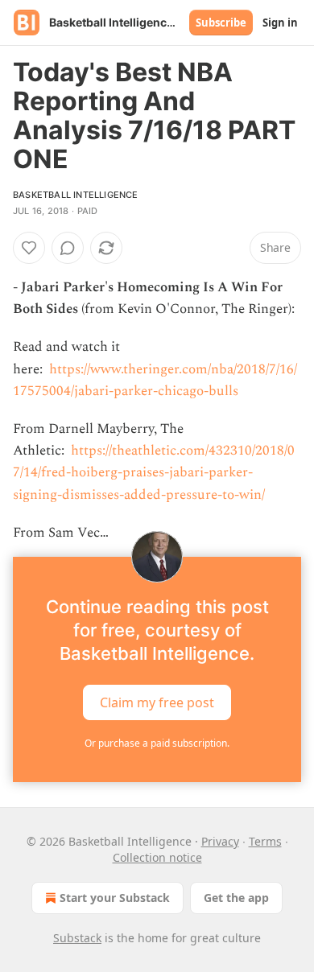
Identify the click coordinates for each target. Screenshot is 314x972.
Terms (265, 841)
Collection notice (157, 857)
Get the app (236, 897)
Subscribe (221, 22)
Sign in (280, 22)
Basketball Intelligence (75, 194)
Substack (77, 937)
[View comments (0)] (68, 248)
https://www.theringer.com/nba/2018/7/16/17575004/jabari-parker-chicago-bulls (155, 380)
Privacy (220, 841)
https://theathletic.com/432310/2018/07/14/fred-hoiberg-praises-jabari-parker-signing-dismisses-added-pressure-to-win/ (154, 472)
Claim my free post (157, 702)
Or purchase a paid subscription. (157, 743)
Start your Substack (115, 897)
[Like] (29, 248)
